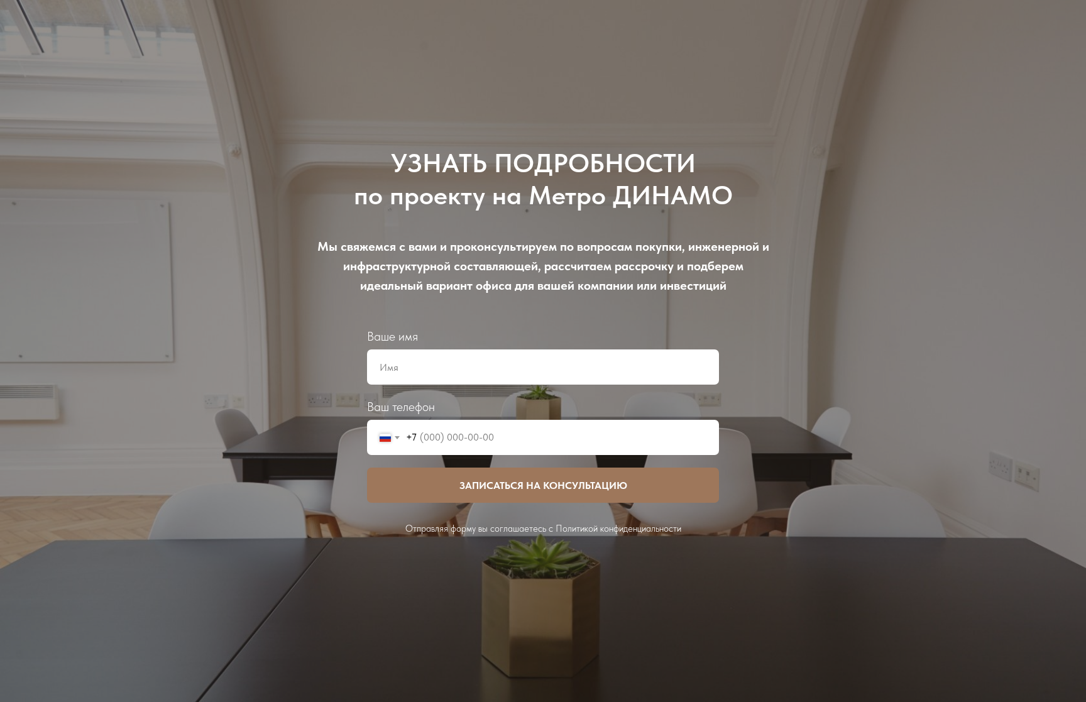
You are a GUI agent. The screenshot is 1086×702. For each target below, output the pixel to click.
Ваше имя (392, 336)
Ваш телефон (401, 406)
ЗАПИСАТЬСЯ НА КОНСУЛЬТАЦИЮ (543, 485)
